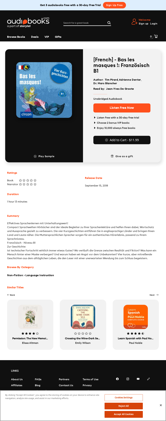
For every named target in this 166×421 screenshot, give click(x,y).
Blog (37, 385)
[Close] (160, 405)
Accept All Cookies (123, 414)
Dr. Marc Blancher (105, 83)
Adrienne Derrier (130, 80)
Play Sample (46, 156)
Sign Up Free (114, 5)
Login (154, 24)
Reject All (124, 405)
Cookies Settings (123, 397)
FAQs (38, 379)
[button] (11, 295)
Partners (64, 379)
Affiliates (16, 385)
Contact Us (66, 385)
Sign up (143, 24)
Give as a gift (124, 156)
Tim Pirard (111, 80)
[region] (83, 405)
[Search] (109, 22)
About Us (17, 379)
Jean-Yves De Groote (120, 89)
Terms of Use (90, 379)
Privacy (87, 385)
